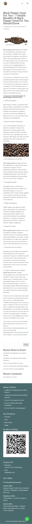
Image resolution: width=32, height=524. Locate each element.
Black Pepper (8, 422)
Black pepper (7, 49)
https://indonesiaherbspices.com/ (17, 328)
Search (26, 344)
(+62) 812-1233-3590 (10, 467)
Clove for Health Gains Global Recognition (15, 366)
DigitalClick (8, 26)
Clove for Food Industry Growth (13, 363)
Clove (6, 419)
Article (22, 26)
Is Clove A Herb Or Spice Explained (13, 369)
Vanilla (6, 425)
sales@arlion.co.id (9, 472)
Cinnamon (7, 417)
